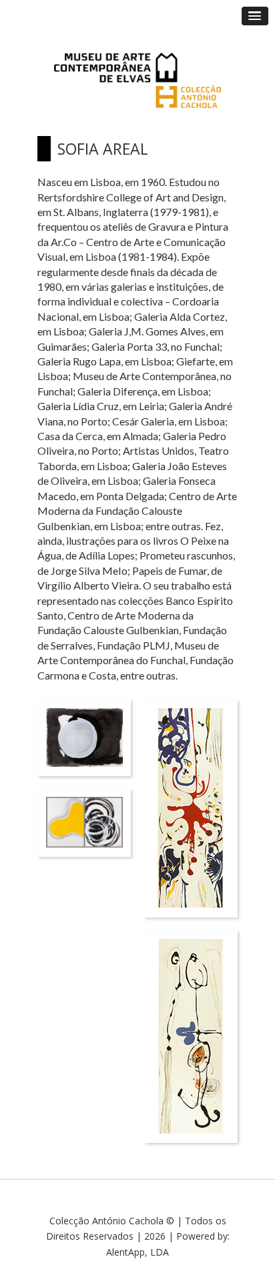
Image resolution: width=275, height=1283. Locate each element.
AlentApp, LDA (137, 1252)
